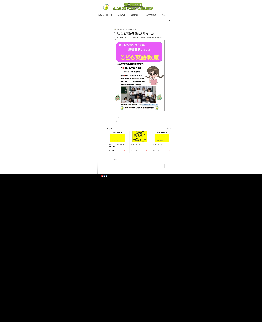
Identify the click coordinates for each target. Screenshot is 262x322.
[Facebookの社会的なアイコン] (104, 176)
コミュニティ (125, 20)
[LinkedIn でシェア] (121, 117)
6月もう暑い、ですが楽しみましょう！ (116, 145)
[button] (169, 20)
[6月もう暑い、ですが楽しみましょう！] (117, 136)
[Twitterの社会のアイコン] (106, 176)
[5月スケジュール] (139, 136)
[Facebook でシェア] (114, 117)
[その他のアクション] (164, 29)
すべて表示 (169, 128)
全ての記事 (109, 20)
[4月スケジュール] (161, 136)
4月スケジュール (157, 145)
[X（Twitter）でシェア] (118, 117)
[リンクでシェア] (124, 117)
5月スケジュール (135, 145)
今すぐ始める (117, 20)
